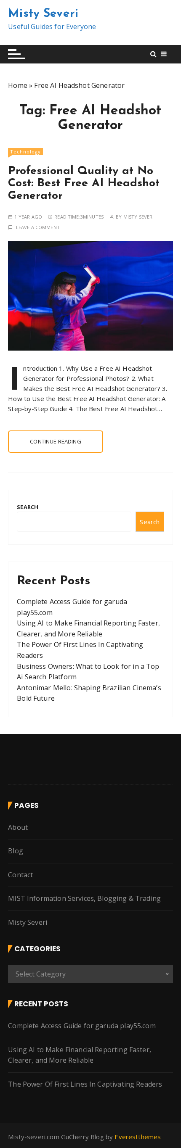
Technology (25, 151)
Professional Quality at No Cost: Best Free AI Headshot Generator (84, 184)
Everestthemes (137, 1136)
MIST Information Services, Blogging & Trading (84, 898)
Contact (20, 874)
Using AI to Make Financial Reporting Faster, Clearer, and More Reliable (79, 1055)
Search (27, 507)
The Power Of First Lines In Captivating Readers (85, 1084)
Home (17, 85)
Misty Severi (43, 14)
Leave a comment (38, 227)
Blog (15, 850)
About (18, 827)
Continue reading (55, 441)
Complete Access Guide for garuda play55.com (81, 1025)
